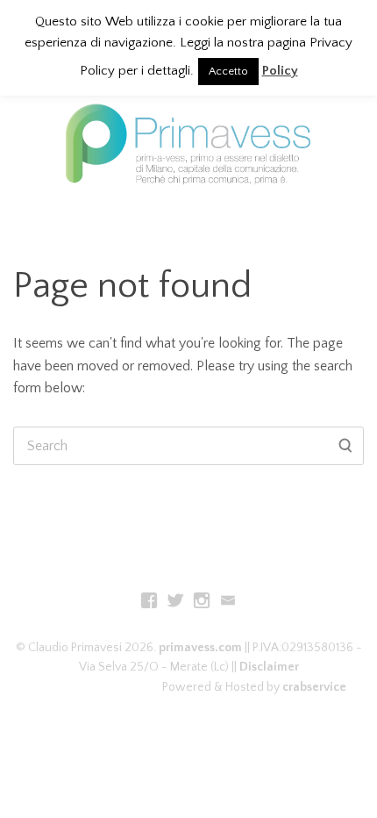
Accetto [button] (228, 71)
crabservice (314, 687)
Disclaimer (269, 667)
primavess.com (200, 648)
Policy (280, 70)
